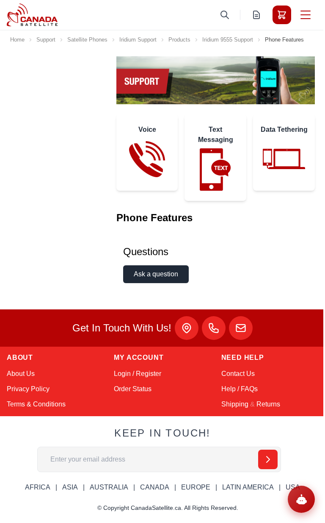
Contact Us (238, 373)
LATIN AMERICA (248, 487)
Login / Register (137, 373)
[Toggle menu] (306, 15)
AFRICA (37, 487)
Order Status (132, 388)
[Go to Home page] (32, 14)
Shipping (234, 404)
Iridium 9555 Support (227, 39)
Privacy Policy (28, 388)
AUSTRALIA (109, 487)
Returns (268, 404)
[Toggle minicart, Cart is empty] (282, 15)
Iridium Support (138, 39)
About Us (21, 373)
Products (179, 39)
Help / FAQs (239, 388)
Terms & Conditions (36, 404)
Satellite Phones (87, 39)
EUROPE (195, 487)
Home (17, 39)
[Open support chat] (301, 499)
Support (45, 39)
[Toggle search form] (224, 14)
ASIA (70, 487)
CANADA (154, 487)
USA (293, 487)
